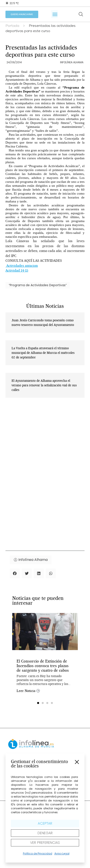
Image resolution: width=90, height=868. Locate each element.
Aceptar (45, 823)
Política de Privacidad (37, 853)
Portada (12, 26)
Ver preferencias (45, 842)
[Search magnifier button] (81, 14)
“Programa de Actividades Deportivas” (38, 285)
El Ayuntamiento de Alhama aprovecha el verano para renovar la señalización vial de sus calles (44, 385)
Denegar (45, 832)
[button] (77, 762)
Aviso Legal (61, 853)
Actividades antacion (21, 266)
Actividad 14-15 (16, 270)
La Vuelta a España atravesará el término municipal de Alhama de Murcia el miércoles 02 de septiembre (43, 352)
